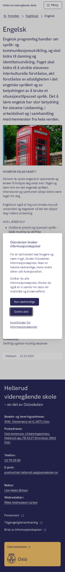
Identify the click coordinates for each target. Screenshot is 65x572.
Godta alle (21, 312)
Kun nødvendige (24, 302)
